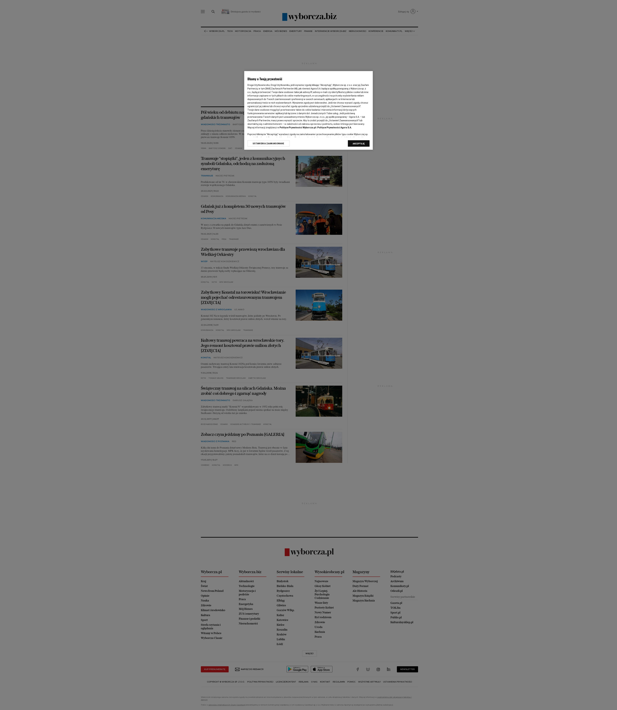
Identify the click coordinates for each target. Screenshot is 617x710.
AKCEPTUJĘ (359, 143)
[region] (308, 110)
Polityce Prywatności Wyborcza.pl (298, 127)
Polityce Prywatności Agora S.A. (334, 127)
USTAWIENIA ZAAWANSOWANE (268, 143)
